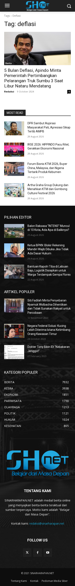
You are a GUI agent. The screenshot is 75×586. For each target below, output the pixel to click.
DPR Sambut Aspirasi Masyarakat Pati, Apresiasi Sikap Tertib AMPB (49, 127)
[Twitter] (27, 553)
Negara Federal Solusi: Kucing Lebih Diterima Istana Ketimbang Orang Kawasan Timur (49, 330)
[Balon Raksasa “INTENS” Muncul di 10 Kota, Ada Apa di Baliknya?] (14, 231)
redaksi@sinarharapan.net (46, 523)
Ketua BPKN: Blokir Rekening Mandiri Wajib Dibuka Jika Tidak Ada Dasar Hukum (48, 249)
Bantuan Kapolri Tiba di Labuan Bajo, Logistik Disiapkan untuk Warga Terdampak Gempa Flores (49, 270)
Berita (8, 63)
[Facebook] (37, 553)
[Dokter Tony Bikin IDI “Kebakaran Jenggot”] (14, 352)
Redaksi (9, 91)
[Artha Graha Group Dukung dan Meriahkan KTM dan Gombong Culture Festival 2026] (14, 190)
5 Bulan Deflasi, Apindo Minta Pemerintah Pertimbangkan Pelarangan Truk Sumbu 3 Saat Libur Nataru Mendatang (33, 78)
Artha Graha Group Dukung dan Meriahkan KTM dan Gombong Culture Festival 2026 (48, 189)
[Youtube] (48, 553)
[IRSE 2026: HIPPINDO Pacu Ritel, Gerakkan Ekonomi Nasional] (14, 150)
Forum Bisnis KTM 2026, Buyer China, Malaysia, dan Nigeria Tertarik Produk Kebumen (47, 168)
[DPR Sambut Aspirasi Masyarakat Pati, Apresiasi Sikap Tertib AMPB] (14, 128)
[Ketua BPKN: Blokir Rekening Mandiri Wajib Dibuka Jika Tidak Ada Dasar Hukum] (14, 250)
